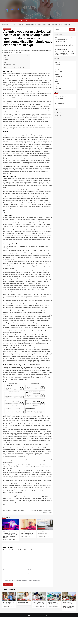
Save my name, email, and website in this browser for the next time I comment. (22, 580)
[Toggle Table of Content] (27, 56)
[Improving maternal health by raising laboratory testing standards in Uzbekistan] (39, 596)
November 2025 (58, 71)
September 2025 (58, 76)
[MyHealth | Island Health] (24, 596)
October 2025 (58, 74)
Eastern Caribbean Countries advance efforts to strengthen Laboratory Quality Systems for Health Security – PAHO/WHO (65, 53)
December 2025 (58, 69)
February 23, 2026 (27, 536)
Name (5, 569)
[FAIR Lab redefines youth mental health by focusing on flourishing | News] (9, 596)
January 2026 (58, 67)
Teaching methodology (10, 64)
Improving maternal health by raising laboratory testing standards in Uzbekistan (64, 44)
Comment (5, 553)
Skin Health (57, 105)
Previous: (13, 510)
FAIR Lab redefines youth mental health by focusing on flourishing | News (64, 38)
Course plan (7, 62)
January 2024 (58, 88)
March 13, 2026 (39, 606)
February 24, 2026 (10, 539)
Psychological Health (7, 528)
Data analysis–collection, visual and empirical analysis (17, 67)
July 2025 (57, 81)
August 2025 (58, 78)
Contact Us (13, 20)
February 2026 (58, 64)
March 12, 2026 (54, 606)
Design (6, 59)
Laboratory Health (59, 98)
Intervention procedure (10, 61)
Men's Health (58, 101)
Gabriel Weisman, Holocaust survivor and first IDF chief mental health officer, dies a (27, 533)
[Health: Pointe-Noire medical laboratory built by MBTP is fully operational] (54, 596)
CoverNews (42, 615)
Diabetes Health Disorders (60, 96)
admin (5, 539)
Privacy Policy (21, 20)
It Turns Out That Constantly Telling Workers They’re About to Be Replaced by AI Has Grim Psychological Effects (10, 534)
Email (29, 569)
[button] (75, 21)
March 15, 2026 (9, 606)
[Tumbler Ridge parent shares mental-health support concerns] (45, 524)
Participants (7, 57)
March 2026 (57, 62)
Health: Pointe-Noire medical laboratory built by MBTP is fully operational (64, 48)
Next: (40, 511)
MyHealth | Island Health (60, 41)
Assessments (8, 66)
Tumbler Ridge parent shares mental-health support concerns (45, 533)
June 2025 (57, 83)
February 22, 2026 (44, 536)
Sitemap (27, 20)
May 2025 (57, 86)
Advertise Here (5, 20)
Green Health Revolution (59, 112)
